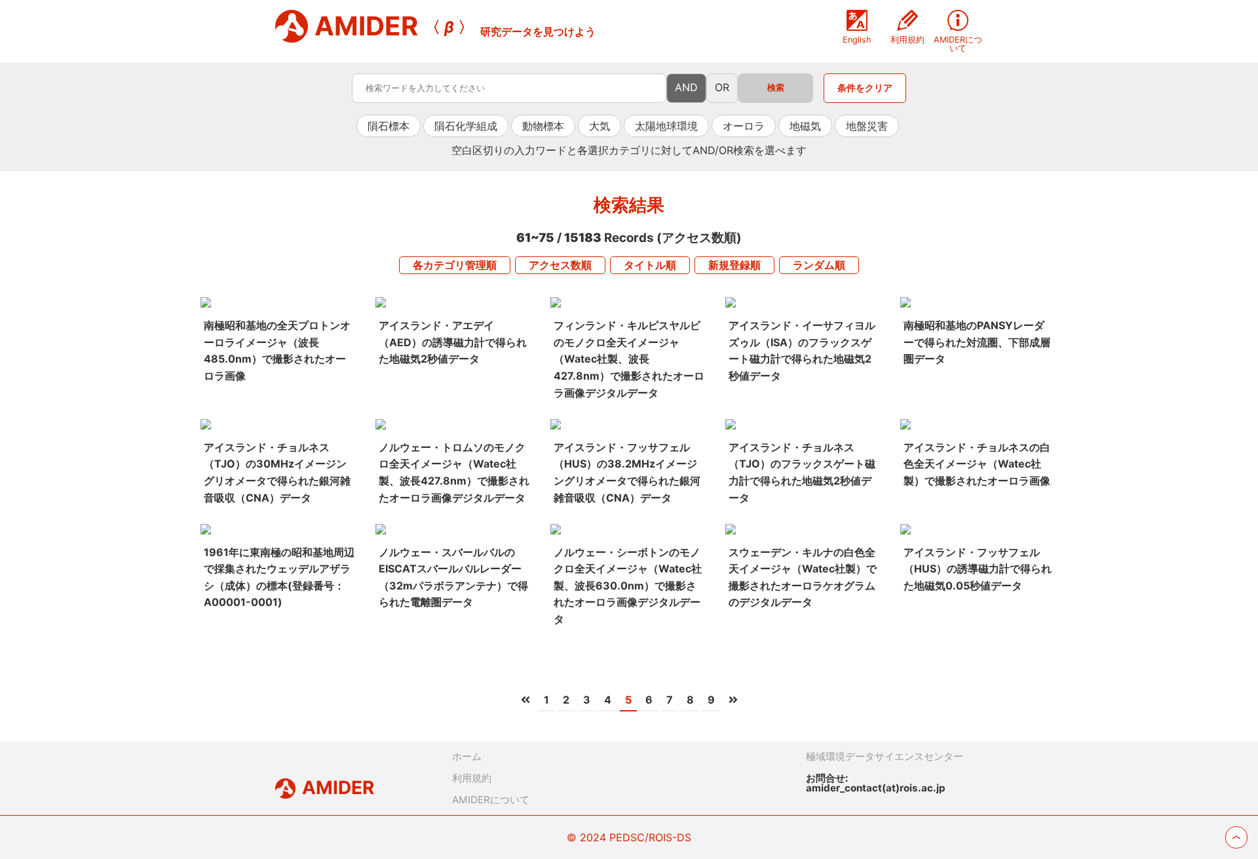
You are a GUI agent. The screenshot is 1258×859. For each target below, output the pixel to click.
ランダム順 (819, 264)
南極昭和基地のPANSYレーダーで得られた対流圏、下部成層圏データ (977, 342)
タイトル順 (650, 264)
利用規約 (471, 778)
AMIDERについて (490, 799)
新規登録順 (734, 264)
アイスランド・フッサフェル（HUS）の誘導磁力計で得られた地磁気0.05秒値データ (978, 569)
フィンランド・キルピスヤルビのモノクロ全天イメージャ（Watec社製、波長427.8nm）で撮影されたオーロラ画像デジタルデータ (629, 359)
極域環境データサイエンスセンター (884, 756)
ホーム (467, 756)
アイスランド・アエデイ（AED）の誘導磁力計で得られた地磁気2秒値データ (453, 342)
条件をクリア (864, 88)
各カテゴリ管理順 (455, 264)
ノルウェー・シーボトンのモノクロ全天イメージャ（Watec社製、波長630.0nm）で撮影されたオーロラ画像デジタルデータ (628, 586)
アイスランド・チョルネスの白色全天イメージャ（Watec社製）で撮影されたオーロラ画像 (977, 464)
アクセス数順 (560, 264)
